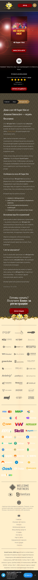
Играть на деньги (19, 89)
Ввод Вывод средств (19, 530)
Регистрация (19, 311)
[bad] (12, 80)
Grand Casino (11, 131)
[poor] (15, 80)
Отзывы (19, 532)
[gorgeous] (25, 80)
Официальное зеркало (18, 540)
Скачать (19, 545)
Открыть (28, 575)
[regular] (18, 80)
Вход (25, 5)
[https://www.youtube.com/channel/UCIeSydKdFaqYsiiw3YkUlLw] (18, 515)
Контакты (19, 535)
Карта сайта (19, 537)
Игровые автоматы (18, 522)
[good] (22, 80)
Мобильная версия (19, 527)
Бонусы (18, 524)
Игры (14, 102)
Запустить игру (19, 50)
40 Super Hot (23, 102)
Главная (6, 102)
